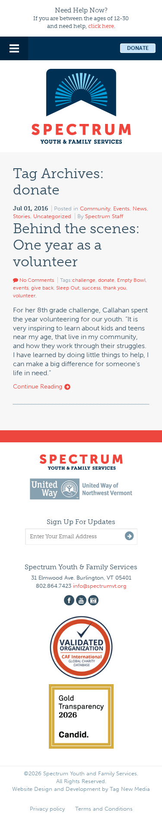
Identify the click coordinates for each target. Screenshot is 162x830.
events (21, 288)
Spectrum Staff (104, 216)
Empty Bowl (131, 280)
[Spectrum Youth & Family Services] (81, 105)
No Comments (36, 280)
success (91, 288)
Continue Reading (38, 386)
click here (101, 26)
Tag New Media (130, 789)
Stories (21, 216)
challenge (83, 280)
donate (106, 280)
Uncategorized (52, 216)
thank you (114, 288)
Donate (138, 48)
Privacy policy (47, 808)
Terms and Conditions (104, 808)
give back (42, 288)
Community (95, 208)
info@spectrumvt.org (100, 586)
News (140, 208)
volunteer (24, 296)
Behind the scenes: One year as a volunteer (76, 245)
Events (121, 208)
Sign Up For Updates (81, 522)
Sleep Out (67, 288)
